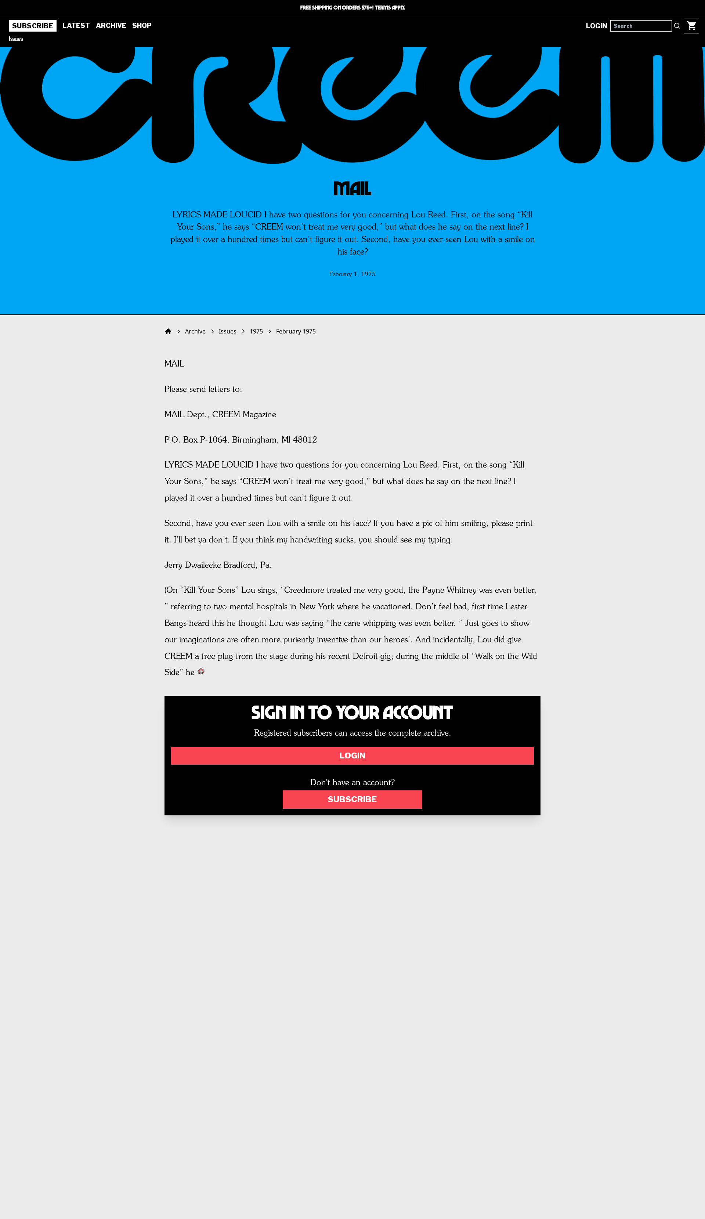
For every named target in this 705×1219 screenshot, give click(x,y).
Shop (142, 25)
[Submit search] (677, 25)
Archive (111, 25)
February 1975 (296, 331)
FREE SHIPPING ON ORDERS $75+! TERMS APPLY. (352, 7)
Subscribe (32, 26)
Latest (76, 25)
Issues (16, 39)
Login (352, 755)
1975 (256, 331)
